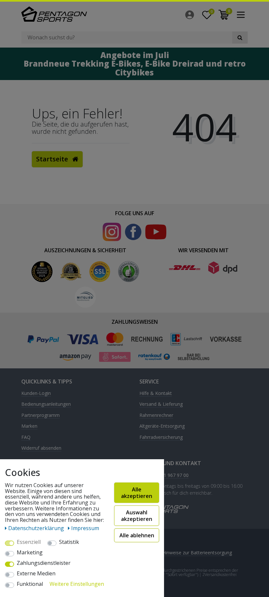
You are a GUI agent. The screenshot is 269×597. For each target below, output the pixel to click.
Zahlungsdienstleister (44, 563)
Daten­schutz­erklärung (36, 528)
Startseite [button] (53, 158)
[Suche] (240, 37)
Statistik (69, 542)
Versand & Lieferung (161, 404)
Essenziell (29, 542)
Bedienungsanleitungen (46, 404)
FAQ (26, 437)
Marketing (30, 553)
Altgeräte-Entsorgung (162, 426)
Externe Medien (36, 574)
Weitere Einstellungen (77, 584)
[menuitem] (191, 15)
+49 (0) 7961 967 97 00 (164, 475)
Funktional (30, 584)
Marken (29, 426)
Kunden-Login (36, 393)
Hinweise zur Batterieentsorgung (197, 552)
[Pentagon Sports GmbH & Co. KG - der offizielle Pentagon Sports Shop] (75, 14)
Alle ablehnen (136, 535)
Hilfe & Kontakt (155, 393)
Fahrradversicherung (161, 437)
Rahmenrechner (156, 415)
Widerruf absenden (41, 448)
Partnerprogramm (40, 415)
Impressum (85, 528)
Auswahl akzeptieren (136, 516)
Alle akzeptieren (136, 493)
